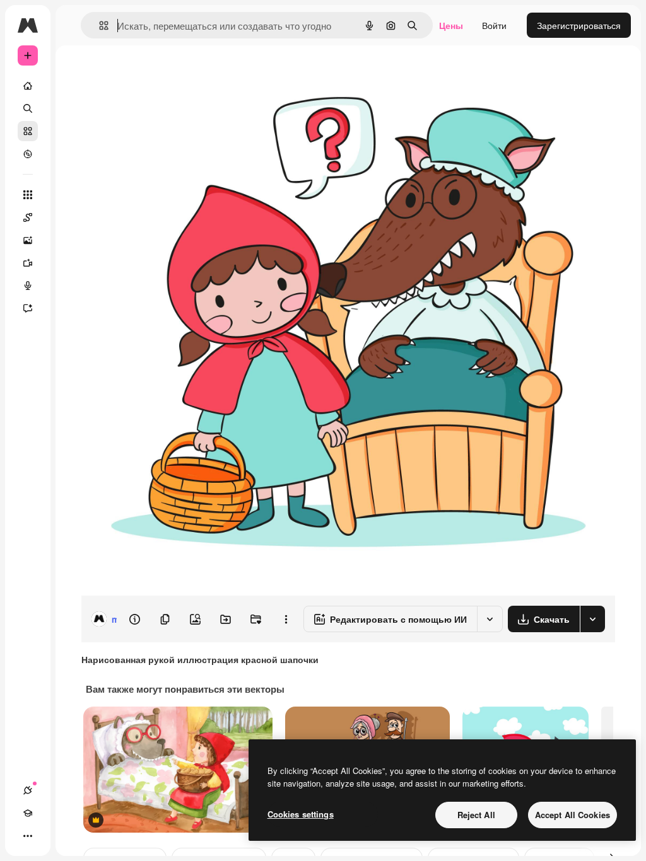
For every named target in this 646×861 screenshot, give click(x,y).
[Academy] (28, 813)
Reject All (476, 815)
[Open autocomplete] (98, 25)
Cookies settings (300, 814)
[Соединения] (28, 790)
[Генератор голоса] (28, 285)
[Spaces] (28, 217)
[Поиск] (28, 108)
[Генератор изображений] (28, 240)
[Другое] (28, 836)
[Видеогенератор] (28, 263)
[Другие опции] (285, 619)
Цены (451, 25)
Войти (494, 25)
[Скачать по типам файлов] (592, 619)
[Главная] (28, 86)
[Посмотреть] (28, 154)
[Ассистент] (28, 308)
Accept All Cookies (572, 815)
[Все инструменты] (28, 195)
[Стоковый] (28, 131)
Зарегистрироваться (579, 25)
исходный (165, 74)
